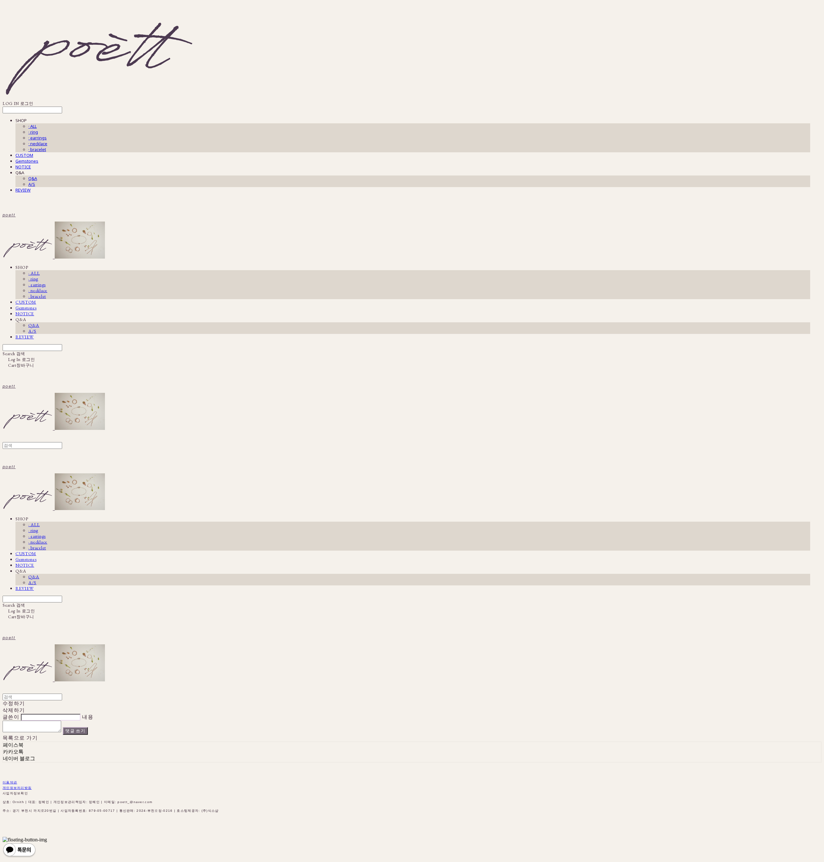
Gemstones (26, 161)
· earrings (37, 138)
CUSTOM (24, 155)
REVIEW (23, 190)
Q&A (32, 178)
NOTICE (23, 167)
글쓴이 (11, 717)
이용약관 (10, 782)
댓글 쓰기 (75, 730)
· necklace (37, 144)
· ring (33, 132)
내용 (87, 717)
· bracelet (37, 149)
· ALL (32, 126)
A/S (31, 184)
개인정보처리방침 (17, 788)
